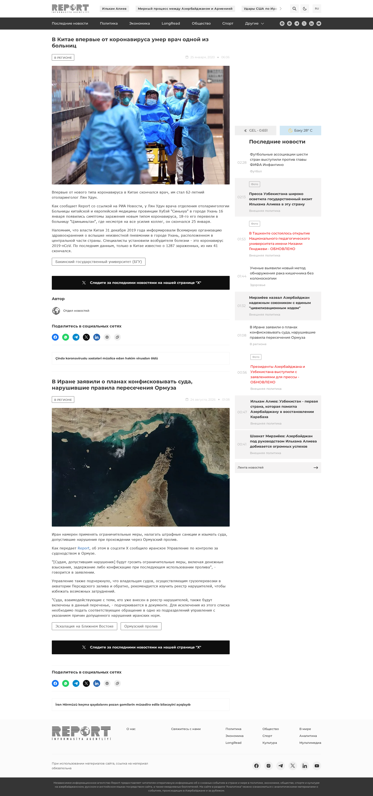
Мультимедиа (310, 743)
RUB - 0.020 (258, 130)
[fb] (282, 23)
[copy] (117, 337)
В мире (305, 729)
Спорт (267, 736)
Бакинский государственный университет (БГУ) (98, 262)
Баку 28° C (303, 130)
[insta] (289, 23)
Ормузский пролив (141, 626)
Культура (269, 743)
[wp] (65, 337)
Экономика (234, 736)
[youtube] (318, 23)
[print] (107, 337)
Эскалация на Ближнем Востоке (84, 626)
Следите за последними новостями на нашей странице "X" (145, 283)
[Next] (277, 8)
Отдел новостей (76, 311)
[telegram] (296, 23)
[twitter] (304, 23)
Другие (252, 23)
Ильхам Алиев (114, 9)
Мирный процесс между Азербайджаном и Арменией (185, 9)
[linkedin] (311, 23)
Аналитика (308, 736)
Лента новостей (251, 467)
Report (83, 548)
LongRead (234, 743)
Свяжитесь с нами (186, 729)
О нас (131, 729)
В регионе (63, 57)
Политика (233, 729)
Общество (270, 729)
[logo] (70, 8)
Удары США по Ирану (262, 9)
